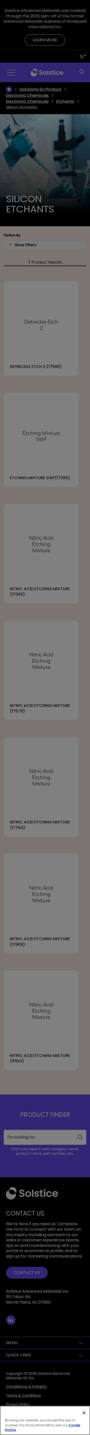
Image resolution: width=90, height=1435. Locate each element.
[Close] (84, 1412)
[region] (45, 1420)
